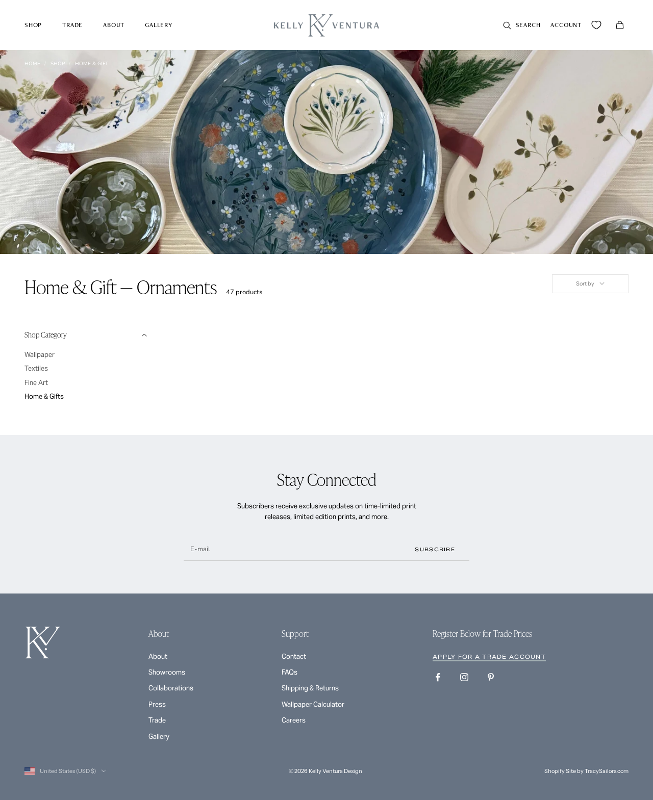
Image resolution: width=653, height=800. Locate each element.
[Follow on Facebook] (438, 677)
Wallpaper (39, 354)
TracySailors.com (607, 771)
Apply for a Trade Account (489, 656)
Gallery (158, 24)
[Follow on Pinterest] (491, 677)
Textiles (36, 368)
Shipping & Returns (310, 688)
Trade (72, 24)
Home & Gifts (44, 396)
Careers (294, 720)
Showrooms (166, 672)
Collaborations (170, 688)
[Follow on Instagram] (464, 677)
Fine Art (36, 382)
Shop (33, 24)
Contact (294, 656)
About (113, 24)
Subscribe (435, 549)
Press (157, 704)
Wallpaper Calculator (313, 704)
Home (32, 63)
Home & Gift (91, 63)
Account (566, 24)
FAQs (289, 672)
